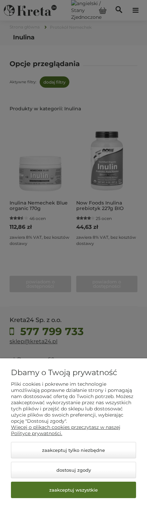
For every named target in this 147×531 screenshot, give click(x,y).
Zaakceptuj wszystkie (73, 490)
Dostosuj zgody (73, 470)
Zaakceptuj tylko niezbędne (73, 450)
